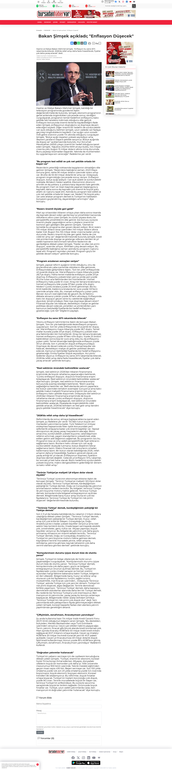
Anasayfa (43, 2)
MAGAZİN (81, 22)
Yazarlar (48, 2)
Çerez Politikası (82, 751)
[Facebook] (115, 1)
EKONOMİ (47, 22)
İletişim (121, 751)
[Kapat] (38, 764)
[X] (119, 1)
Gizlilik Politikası (71, 751)
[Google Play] (79, 763)
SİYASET (62, 22)
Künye (114, 751)
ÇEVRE (55, 22)
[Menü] (38, 1)
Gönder (40, 732)
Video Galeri (60, 2)
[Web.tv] (134, 1)
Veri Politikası (92, 751)
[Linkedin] (126, 1)
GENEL (39, 22)
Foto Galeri (54, 2)
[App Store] (93, 763)
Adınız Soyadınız (43, 704)
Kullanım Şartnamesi (104, 751)
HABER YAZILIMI (71, 768)
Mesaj (38, 711)
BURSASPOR (71, 22)
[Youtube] (130, 1)
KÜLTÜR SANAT (92, 22)
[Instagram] (123, 1)
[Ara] (134, 6)
